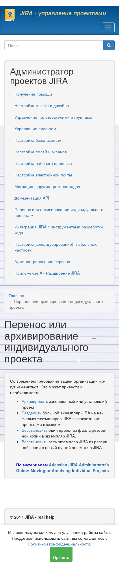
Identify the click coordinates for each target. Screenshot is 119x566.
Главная (16, 295)
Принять (61, 557)
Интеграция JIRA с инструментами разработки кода (58, 229)
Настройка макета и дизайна (41, 105)
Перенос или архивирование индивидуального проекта (58, 212)
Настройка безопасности (38, 140)
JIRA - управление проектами (63, 13)
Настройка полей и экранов (40, 151)
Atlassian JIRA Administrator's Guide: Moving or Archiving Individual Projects (62, 467)
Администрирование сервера (42, 261)
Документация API (31, 198)
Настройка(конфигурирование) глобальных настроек (55, 247)
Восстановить (34, 430)
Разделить (31, 413)
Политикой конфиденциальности (59, 544)
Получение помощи (33, 94)
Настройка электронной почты (43, 175)
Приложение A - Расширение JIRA (47, 273)
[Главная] (10, 15)
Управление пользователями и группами (53, 117)
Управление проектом (35, 128)
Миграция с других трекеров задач (47, 186)
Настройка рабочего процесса (43, 163)
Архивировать (35, 401)
